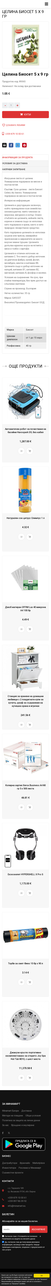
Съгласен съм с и (21, 1237)
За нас (5, 1125)
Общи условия (33, 1115)
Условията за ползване (27, 1236)
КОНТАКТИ (8, 1181)
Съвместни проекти (12, 1172)
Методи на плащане (12, 1115)
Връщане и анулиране (22, 1125)
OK (42, 1276)
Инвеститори (9, 1167)
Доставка (26, 1110)
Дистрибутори (9, 1163)
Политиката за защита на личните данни (18, 1239)
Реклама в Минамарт (30, 1167)
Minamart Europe (10, 1110)
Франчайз (25, 1163)
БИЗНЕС (6, 1156)
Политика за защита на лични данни (21, 1120)
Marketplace (38, 1163)
